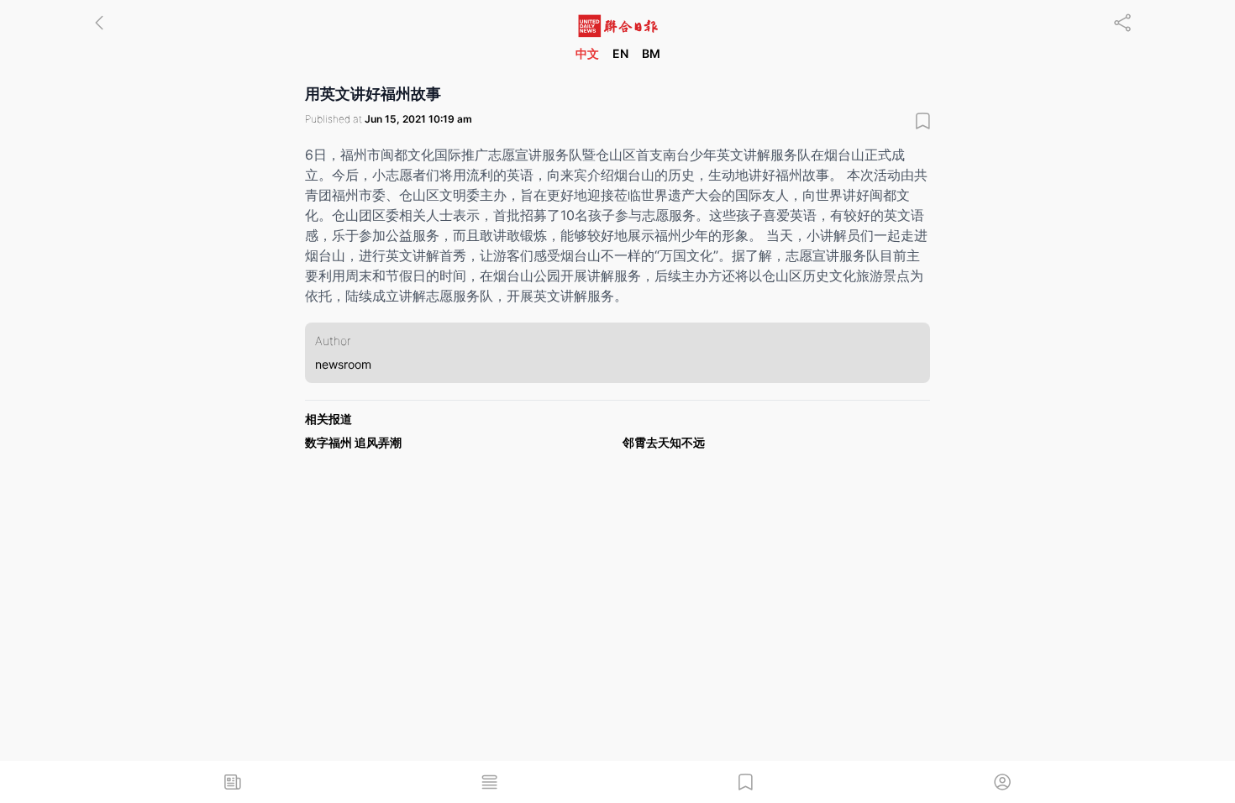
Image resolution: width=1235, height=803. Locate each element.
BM (651, 53)
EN (620, 53)
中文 (587, 53)
